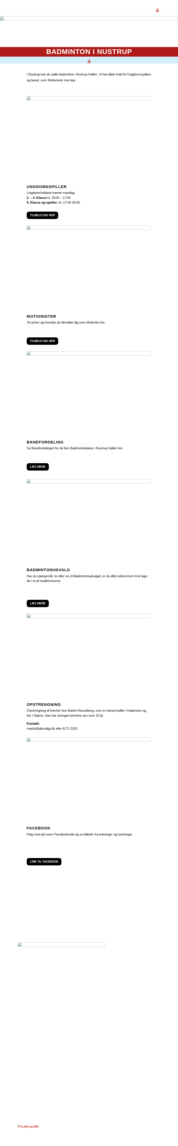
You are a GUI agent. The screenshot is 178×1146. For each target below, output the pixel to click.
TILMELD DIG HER (42, 215)
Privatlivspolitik (28, 1126)
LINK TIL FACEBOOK (44, 861)
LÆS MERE (38, 466)
